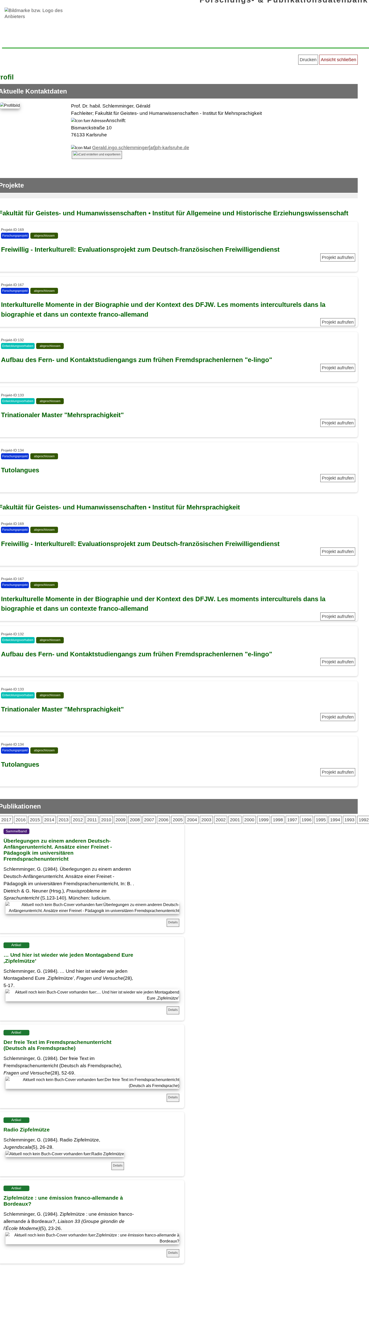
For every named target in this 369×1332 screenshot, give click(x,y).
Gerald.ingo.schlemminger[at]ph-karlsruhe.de (140, 147)
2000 (249, 819)
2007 (149, 819)
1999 (264, 819)
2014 (49, 819)
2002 (221, 819)
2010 (106, 819)
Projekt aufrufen (338, 257)
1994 (335, 819)
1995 (321, 819)
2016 (21, 819)
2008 (135, 819)
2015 (35, 819)
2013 (63, 819)
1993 (349, 819)
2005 (178, 819)
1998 (278, 819)
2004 (192, 819)
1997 (292, 819)
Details (173, 922)
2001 (235, 819)
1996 (306, 819)
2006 (163, 819)
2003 (206, 819)
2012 (78, 819)
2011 (92, 819)
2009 (120, 819)
